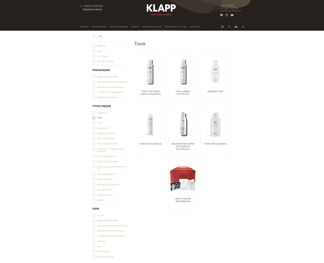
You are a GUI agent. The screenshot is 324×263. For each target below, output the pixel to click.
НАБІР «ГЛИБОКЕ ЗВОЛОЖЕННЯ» (183, 200)
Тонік (99, 118)
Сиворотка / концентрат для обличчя (110, 150)
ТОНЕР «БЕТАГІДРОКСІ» (215, 144)
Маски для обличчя (106, 174)
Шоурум (135, 27)
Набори (100, 200)
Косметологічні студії (175, 27)
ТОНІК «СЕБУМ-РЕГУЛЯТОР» (183, 92)
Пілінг (100, 123)
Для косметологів (151, 27)
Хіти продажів (103, 252)
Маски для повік (105, 180)
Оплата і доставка (105, 257)
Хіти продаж (103, 56)
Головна (84, 27)
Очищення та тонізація (107, 98)
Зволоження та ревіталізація (110, 87)
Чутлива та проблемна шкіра (110, 236)
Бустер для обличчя (106, 156)
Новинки (101, 46)
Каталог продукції (118, 27)
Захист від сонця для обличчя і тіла (112, 168)
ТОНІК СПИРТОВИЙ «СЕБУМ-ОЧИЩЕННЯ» (150, 92)
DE (243, 27)
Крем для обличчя (105, 139)
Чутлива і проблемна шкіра (110, 92)
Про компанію (99, 27)
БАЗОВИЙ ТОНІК (215, 91)
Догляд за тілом (104, 190)
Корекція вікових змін (107, 77)
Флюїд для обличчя (106, 134)
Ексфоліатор (103, 128)
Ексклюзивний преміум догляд (112, 82)
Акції (99, 51)
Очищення (102, 113)
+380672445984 (93, 6)
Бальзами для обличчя (108, 185)
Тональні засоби (105, 195)
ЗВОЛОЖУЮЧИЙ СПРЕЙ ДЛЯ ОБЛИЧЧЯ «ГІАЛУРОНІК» (182, 146)
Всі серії (100, 215)
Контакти (195, 27)
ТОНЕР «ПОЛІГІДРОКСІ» (150, 144)
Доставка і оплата (105, 61)
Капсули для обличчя (107, 162)
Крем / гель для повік (107, 144)
